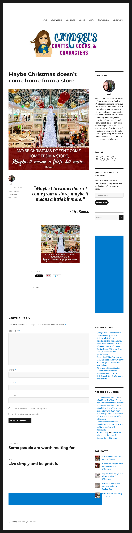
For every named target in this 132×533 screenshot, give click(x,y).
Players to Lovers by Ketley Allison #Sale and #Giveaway (112, 476)
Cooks (82, 20)
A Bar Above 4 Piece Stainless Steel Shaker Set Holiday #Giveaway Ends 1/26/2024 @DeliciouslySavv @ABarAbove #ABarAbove (110, 373)
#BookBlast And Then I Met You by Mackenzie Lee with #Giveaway (110, 427)
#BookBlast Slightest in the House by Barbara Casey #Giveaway (109, 435)
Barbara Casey (102, 433)
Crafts (91, 20)
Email (12, 383)
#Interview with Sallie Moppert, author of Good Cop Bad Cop (112, 486)
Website (13, 395)
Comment (14, 331)
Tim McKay (101, 414)
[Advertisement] (56, 499)
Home (44, 20)
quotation (13, 197)
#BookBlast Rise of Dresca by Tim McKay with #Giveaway (110, 416)
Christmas (13, 195)
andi (10, 184)
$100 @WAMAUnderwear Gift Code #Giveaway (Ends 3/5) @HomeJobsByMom (109, 335)
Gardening (103, 20)
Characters (56, 20)
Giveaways (118, 20)
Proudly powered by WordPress (23, 522)
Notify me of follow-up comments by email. (30, 408)
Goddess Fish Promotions (107, 397)
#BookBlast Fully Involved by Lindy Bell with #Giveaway (112, 466)
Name (12, 370)
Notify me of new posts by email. (25, 414)
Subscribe (101, 202)
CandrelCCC (14, 191)
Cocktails (70, 20)
